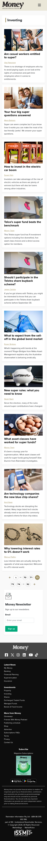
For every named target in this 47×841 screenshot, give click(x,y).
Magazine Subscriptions (23, 753)
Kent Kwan (8, 502)
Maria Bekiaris (9, 120)
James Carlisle (10, 289)
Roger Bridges (10, 344)
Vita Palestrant (10, 63)
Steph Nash (9, 399)
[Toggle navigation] (39, 5)
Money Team (9, 231)
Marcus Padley (10, 557)
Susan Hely (8, 175)
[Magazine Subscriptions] (23, 765)
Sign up (11, 628)
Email (7, 614)
